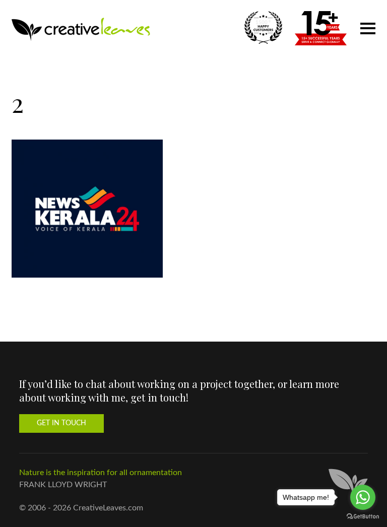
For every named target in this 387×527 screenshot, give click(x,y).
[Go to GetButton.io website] (363, 516)
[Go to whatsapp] (362, 497)
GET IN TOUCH (61, 423)
